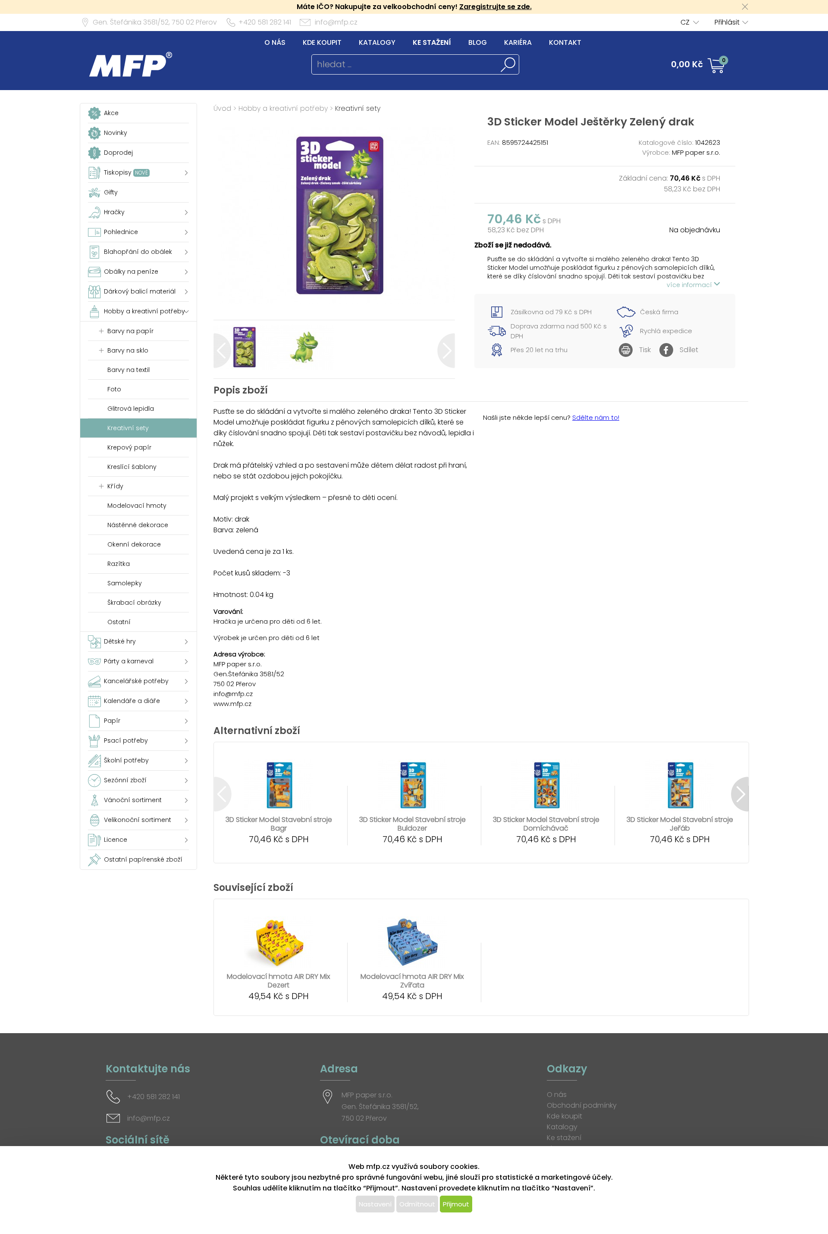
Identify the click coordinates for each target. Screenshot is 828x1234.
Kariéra (518, 42)
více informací (690, 285)
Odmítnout (417, 1204)
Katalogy (377, 42)
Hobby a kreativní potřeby (283, 108)
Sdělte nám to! (595, 417)
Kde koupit (322, 42)
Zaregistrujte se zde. (495, 7)
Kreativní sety (357, 108)
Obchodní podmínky (582, 1105)
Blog (477, 42)
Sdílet (689, 350)
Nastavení (375, 1204)
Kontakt (565, 42)
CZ (685, 22)
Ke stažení (432, 42)
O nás (274, 42)
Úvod (222, 108)
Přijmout (456, 1204)
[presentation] (222, 350)
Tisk (645, 350)
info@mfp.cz (336, 22)
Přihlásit (727, 22)
